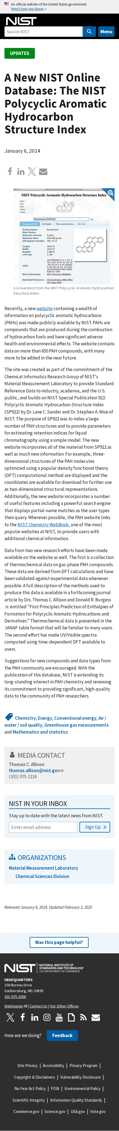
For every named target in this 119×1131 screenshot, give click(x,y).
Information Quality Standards (76, 1100)
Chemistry (25, 718)
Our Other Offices (64, 1006)
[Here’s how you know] (59, 7)
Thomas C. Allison (26, 764)
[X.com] (32, 171)
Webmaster (14, 1006)
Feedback (62, 1035)
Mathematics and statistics (40, 732)
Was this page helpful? (59, 942)
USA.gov (78, 1111)
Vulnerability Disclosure (80, 1077)
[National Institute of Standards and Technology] (44, 967)
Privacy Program (83, 1065)
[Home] (21, 21)
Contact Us (38, 1006)
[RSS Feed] (83, 1017)
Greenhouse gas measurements (76, 725)
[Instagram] (47, 1017)
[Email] (43, 171)
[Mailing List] (96, 1017)
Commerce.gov (26, 1111)
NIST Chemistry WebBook (43, 525)
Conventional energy (75, 718)
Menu (106, 31)
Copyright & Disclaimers (34, 1077)
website (45, 308)
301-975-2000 (15, 996)
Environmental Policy (82, 1088)
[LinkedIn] (35, 1017)
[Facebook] (9, 171)
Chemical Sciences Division (42, 876)
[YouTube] (59, 1017)
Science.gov (55, 1111)
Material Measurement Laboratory (43, 868)
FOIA (55, 1088)
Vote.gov (98, 1111)
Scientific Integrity (28, 1100)
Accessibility (53, 1065)
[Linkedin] (21, 171)
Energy (45, 718)
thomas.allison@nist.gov (34, 770)
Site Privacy (27, 1065)
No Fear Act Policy (30, 1088)
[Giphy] (71, 1017)
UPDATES (19, 53)
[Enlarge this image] (64, 236)
